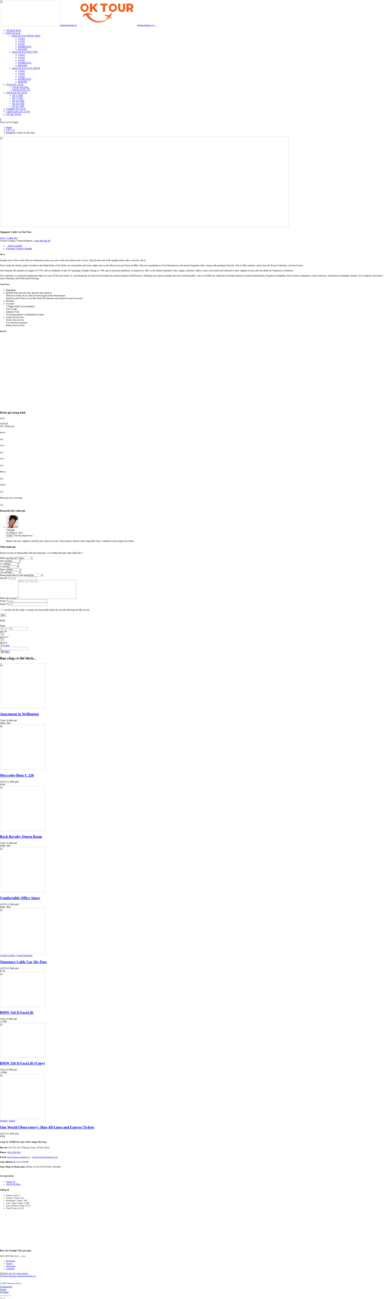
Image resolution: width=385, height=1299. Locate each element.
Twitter (19, 248)
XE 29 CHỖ (18, 103)
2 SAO (21, 38)
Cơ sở (3, 563)
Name (4, 601)
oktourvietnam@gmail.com (45, 1157)
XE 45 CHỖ (18, 106)
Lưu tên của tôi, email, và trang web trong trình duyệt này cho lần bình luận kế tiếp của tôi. (47, 610)
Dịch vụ (4, 569)
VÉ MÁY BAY (13, 30)
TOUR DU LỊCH (14, 84)
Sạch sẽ (3, 561)
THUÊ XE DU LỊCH (16, 92)
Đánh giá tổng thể (9, 558)
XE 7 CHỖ (17, 98)
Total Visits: (12, 1208)
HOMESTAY (24, 46)
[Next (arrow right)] (4, 1298)
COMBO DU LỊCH (16, 109)
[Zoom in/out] (10, 1295)
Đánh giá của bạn (9, 598)
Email (3, 604)
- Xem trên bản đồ (41, 240)
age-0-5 (3, 642)
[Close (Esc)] (1, 1295)
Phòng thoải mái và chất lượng (14, 575)
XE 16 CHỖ (18, 101)
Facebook (11, 248)
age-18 (3, 631)
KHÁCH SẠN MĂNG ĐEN (26, 35)
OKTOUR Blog (13, 1184)
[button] (0, 119)
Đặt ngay (5, 652)
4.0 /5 (9, 536)
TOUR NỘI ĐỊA (20, 87)
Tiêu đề (4, 578)
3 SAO (21, 41)
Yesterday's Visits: (14, 1200)
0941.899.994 (14, 1152)
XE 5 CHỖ (17, 95)
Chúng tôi (10, 1181)
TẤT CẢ (10, 130)
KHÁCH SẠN (13, 33)
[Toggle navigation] (155, 26)
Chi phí (3, 572)
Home (9, 127)
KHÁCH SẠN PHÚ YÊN (25, 52)
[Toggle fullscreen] (7, 1295)
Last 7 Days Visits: (15, 1203)
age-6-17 (4, 637)
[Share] (4, 1295)
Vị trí (2, 566)
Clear (6, 645)
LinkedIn (27, 248)
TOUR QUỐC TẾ (21, 90)
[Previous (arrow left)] (1, 1298)
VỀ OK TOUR (13, 114)
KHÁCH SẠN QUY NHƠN (26, 68)
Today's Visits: (13, 1198)
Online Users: (12, 1195)
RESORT (22, 49)
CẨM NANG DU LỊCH (18, 111)
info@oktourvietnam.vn (18, 1157)
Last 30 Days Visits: (15, 1205)
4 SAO (21, 44)
